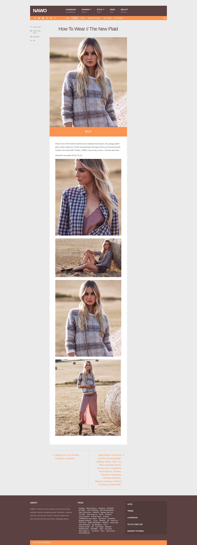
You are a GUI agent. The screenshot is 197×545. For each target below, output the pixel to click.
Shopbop (82, 508)
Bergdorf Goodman (85, 520)
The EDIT (82, 514)
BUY (88, 131)
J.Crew (95, 520)
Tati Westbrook (97, 524)
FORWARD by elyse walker (88, 518)
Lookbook (71, 11)
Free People (99, 527)
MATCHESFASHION (107, 510)
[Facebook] (35, 18)
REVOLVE (36, 37)
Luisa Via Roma (84, 516)
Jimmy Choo (114, 522)
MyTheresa (102, 518)
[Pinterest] (43, 18)
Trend (75, 18)
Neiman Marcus (91, 508)
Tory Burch (95, 531)
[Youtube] (55, 18)
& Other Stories (96, 516)
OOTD (101, 514)
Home (67, 18)
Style (99, 11)
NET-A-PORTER (92, 510)
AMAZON (96, 512)
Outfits (35, 31)
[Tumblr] (47, 18)
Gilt (108, 520)
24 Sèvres (108, 514)
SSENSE (105, 522)
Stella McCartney (84, 524)
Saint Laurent (110, 531)
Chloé (101, 529)
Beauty (124, 11)
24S (92, 527)
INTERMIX (94, 529)
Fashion (85, 11)
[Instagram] (39, 18)
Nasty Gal (114, 520)
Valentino (102, 520)
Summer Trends (84, 527)
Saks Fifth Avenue (85, 512)
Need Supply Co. (84, 531)
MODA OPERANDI (94, 522)
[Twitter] (51, 18)
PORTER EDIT (84, 529)
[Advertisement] (150, 66)
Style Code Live (92, 514)
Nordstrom (101, 508)
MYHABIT (82, 510)
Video (112, 11)
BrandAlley (111, 518)
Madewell (108, 527)
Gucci (102, 531)
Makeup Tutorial (94, 18)
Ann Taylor (108, 529)
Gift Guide (107, 18)
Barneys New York (107, 512)
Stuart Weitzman (84, 533)
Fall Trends (82, 522)
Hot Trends (119, 18)
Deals (83, 18)
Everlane (106, 516)
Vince (105, 524)
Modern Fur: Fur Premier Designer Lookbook (67, 457)
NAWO (40, 10)
